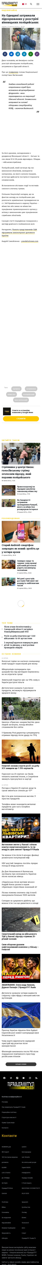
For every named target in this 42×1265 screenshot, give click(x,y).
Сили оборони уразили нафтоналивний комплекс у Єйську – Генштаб (20, 947)
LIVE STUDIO (6, 1173)
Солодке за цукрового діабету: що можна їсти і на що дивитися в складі (20, 901)
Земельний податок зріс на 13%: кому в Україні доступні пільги (21, 681)
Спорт (24, 1233)
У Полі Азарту (26, 1183)
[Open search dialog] (31, 4)
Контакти (9, 1136)
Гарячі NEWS (26, 1167)
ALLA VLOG (25, 1193)
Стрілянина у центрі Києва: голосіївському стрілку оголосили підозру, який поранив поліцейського (18, 472)
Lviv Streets (26, 1157)
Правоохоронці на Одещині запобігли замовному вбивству (27, 489)
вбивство (11, 394)
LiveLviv (4, 1193)
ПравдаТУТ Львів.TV (29, 1238)
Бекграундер (26, 1152)
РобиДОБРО (26, 1173)
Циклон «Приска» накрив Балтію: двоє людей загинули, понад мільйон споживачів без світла (21, 724)
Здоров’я (25, 1202)
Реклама (5, 1102)
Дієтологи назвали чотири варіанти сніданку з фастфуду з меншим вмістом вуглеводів (21, 995)
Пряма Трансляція (8, 1123)
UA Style (5, 1183)
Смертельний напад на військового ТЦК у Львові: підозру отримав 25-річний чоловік (19, 936)
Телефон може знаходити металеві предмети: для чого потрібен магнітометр (19, 806)
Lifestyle (5, 1238)
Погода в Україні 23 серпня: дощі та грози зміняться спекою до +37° (19, 789)
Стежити (21, 418)
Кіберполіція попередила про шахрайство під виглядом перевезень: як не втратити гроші (20, 671)
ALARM (4, 1167)
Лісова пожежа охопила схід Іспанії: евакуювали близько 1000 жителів (19, 893)
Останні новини (11, 654)
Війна (3, 1207)
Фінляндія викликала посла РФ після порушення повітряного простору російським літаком (20, 1054)
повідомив (13, 72)
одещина (16, 389)
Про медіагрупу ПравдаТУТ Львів (13, 1107)
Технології (25, 1223)
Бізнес (24, 1218)
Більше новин (21, 1064)
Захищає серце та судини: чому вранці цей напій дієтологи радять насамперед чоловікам (27, 565)
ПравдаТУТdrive (7, 1188)
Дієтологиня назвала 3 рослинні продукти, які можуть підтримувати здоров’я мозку (19, 690)
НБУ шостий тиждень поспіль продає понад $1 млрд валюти (20, 864)
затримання (31, 389)
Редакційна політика (9, 1112)
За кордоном (6, 1218)
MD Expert (5, 1152)
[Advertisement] (21, 132)
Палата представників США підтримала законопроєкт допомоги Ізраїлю (19, 232)
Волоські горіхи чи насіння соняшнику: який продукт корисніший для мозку (21, 662)
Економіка (5, 1212)
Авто (23, 1228)
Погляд (24, 1212)
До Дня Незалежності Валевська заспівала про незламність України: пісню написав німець (19, 874)
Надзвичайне (9, 10)
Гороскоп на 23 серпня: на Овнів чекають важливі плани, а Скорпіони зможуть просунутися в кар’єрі (20, 776)
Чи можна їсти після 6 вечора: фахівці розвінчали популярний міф (20, 856)
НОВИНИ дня (6, 1147)
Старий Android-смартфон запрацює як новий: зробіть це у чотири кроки (20, 549)
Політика (5, 1202)
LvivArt (24, 1147)
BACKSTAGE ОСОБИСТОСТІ (31, 1188)
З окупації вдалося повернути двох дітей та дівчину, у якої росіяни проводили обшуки (21, 645)
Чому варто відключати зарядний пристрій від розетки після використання (18, 1043)
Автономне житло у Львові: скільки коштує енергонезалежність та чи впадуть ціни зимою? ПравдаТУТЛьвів (20, 847)
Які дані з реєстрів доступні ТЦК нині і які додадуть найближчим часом (28, 582)
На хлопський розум (29, 1162)
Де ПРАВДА (6, 1178)
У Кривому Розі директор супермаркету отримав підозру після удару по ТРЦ (20, 733)
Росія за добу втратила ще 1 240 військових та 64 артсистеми (19, 637)
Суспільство (26, 1207)
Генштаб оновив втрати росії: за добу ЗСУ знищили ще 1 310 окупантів (20, 767)
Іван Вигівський (21, 400)
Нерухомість (6, 1233)
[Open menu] (38, 4)
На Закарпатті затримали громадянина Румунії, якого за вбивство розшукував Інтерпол (27, 505)
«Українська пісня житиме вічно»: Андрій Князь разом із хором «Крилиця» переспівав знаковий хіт (19, 884)
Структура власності (9, 1117)
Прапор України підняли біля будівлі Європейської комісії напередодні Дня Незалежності (20, 1032)
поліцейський (28, 394)
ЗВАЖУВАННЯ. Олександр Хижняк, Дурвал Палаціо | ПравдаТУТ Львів (19, 986)
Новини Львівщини (8, 1228)
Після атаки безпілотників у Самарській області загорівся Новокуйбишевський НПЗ (18, 629)
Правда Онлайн (27, 1178)
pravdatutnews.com (29, 241)
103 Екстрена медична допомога (10, 1159)
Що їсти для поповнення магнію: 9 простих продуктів (19, 797)
